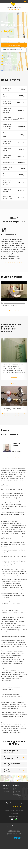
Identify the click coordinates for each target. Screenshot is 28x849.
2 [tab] (8, 262)
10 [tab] (22, 413)
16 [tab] (13, 415)
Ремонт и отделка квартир (16, 16)
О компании (5, 788)
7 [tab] (19, 262)
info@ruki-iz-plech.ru (14, 813)
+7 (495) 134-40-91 (14, 10)
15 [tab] (11, 415)
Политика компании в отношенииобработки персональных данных (14, 834)
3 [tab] (10, 262)
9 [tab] (20, 413)
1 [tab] (5, 262)
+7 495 (14, 807)
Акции (14, 788)
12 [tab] (4, 415)
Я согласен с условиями (13, 50)
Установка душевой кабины (7, 110)
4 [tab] (12, 262)
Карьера (4, 789)
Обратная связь (19, 810)
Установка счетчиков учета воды (7, 126)
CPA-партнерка (16, 789)
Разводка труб (8, 162)
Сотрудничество (16, 791)
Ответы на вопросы (17, 797)
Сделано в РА (10, 839)
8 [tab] (21, 262)
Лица (4, 792)
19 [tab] (20, 415)
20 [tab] (22, 415)
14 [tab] (9, 415)
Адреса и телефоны (9, 810)
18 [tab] (18, 415)
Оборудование (6, 791)
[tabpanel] (14, 243)
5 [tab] (14, 262)
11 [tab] (24, 413)
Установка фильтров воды (7, 134)
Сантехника (4, 18)
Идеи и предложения (17, 795)
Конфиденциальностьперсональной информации (14, 831)
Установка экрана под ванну (7, 182)
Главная (3, 16)
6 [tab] (17, 262)
